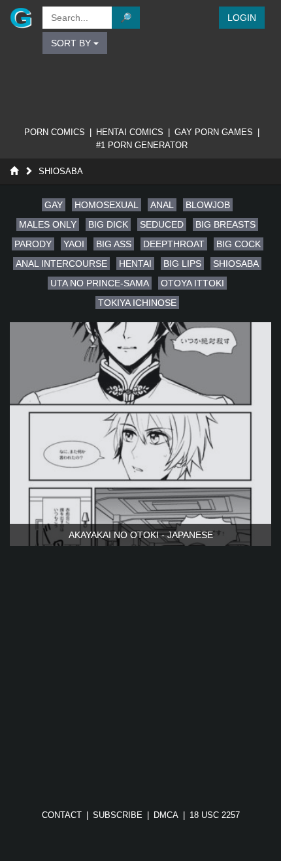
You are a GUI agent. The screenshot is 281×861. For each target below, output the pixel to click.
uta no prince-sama (99, 283)
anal (162, 205)
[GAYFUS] (19, 18)
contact (62, 815)
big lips (182, 263)
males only (47, 224)
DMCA (166, 815)
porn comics (54, 132)
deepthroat (174, 244)
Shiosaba (61, 171)
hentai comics (129, 132)
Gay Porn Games (213, 132)
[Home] (14, 171)
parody (33, 244)
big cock (238, 244)
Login (241, 17)
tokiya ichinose (137, 302)
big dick (108, 224)
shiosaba (236, 263)
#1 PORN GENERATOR (142, 145)
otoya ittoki (192, 283)
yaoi (73, 244)
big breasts (225, 224)
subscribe (117, 815)
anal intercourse (61, 263)
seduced (162, 224)
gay (53, 205)
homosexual (106, 205)
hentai (135, 263)
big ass (113, 244)
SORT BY (72, 43)
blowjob (208, 205)
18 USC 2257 (215, 815)
